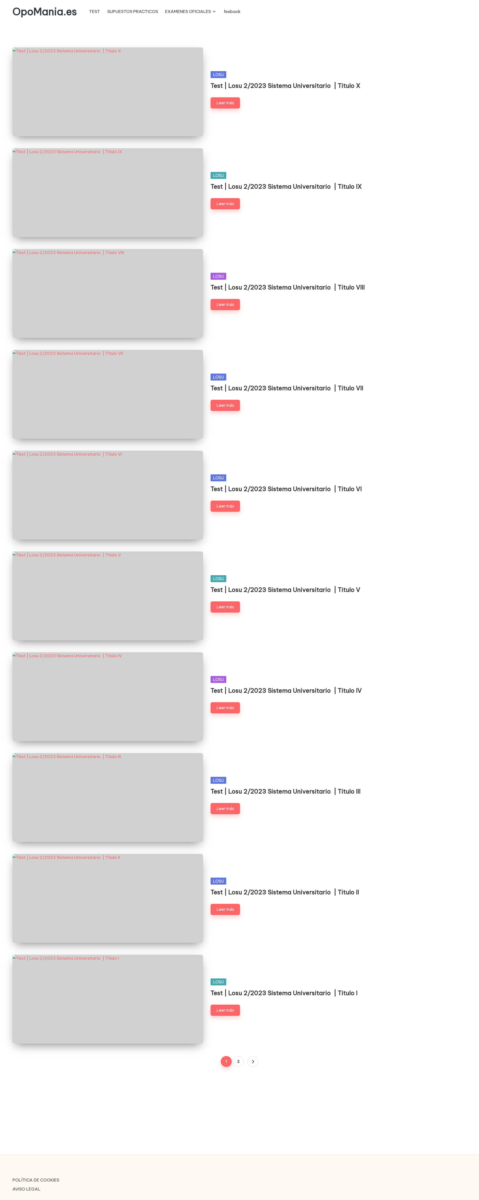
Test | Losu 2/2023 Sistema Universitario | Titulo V (285, 589)
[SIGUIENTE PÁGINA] (252, 1061)
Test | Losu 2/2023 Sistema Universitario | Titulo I (284, 993)
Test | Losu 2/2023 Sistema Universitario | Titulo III (285, 791)
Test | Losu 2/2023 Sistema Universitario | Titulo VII (287, 388)
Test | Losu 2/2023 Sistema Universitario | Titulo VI (286, 489)
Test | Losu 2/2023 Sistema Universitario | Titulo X (285, 85)
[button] (252, 1061)
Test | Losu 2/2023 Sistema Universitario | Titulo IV (286, 690)
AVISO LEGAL (26, 1189)
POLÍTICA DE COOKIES (35, 1180)
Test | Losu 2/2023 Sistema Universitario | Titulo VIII (288, 287)
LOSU (218, 74)
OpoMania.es (44, 11)
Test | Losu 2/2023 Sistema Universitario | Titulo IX (286, 186)
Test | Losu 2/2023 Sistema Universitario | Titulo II (285, 892)
